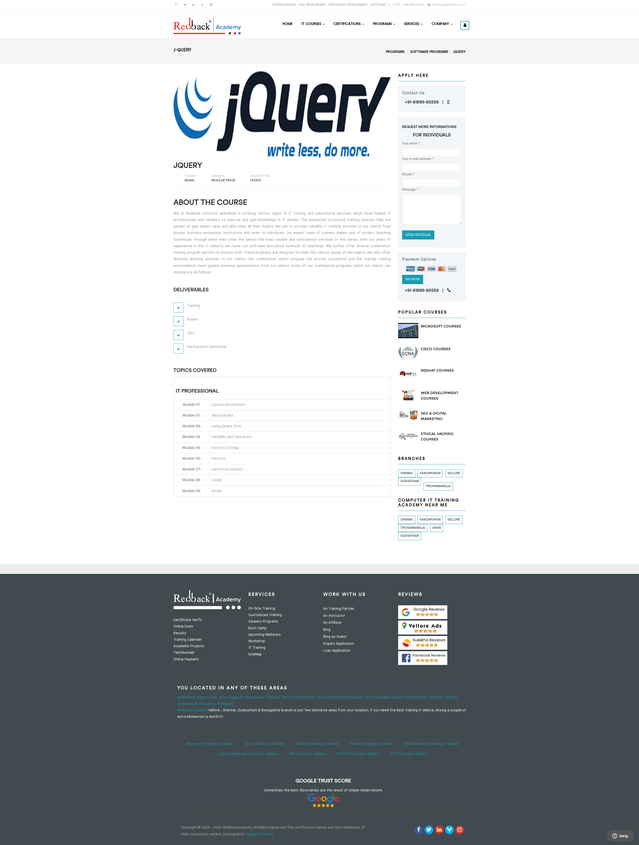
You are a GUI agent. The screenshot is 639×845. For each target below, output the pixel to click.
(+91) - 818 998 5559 (408, 4)
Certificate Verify (187, 620)
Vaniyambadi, (188, 704)
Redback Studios (259, 834)
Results (179, 633)
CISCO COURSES (436, 349)
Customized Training (265, 615)
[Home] (207, 25)
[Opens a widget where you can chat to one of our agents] (620, 836)
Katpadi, (335, 697)
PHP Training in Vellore (307, 754)
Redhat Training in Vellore (371, 744)
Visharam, (437, 697)
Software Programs (429, 52)
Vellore (454, 473)
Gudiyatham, (307, 697)
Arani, (214, 697)
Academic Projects (188, 646)
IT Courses (312, 23)
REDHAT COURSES (437, 370)
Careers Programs (263, 621)
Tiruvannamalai (438, 486)
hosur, (323, 697)
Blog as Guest (335, 636)
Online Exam (183, 626)
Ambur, (203, 697)
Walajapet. (226, 704)
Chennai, (274, 697)
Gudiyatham (409, 481)
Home (288, 23)
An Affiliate (332, 623)
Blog (326, 630)
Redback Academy (192, 710)
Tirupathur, (208, 704)
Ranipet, (398, 697)
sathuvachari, (417, 697)
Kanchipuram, (353, 697)
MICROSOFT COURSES (441, 326)
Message (410, 189)
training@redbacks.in (449, 4)
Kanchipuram (430, 473)
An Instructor (334, 616)
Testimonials (183, 652)
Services (412, 23)
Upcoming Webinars (264, 634)
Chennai (406, 473)
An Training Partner (338, 609)
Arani (436, 528)
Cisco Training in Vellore (264, 744)
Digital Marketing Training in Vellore (248, 754)
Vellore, (452, 697)
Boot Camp (257, 628)
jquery (459, 52)
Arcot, (224, 697)
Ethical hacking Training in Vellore (431, 744)
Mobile (408, 174)
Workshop (256, 641)
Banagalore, (256, 697)
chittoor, (289, 697)
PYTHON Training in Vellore (357, 754)
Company (441, 23)
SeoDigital (231, 834)
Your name (411, 143)
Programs (383, 23)
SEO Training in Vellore (408, 754)
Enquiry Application (338, 643)
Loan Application (336, 650)
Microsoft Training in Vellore (210, 744)
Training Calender (187, 639)
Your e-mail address (418, 159)
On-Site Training (261, 608)
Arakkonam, (187, 697)
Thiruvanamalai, (378, 697)
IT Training (256, 647)
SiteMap (255, 654)
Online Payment (186, 659)
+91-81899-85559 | (426, 102)
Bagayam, (238, 697)
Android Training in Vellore (317, 744)
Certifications (347, 23)
